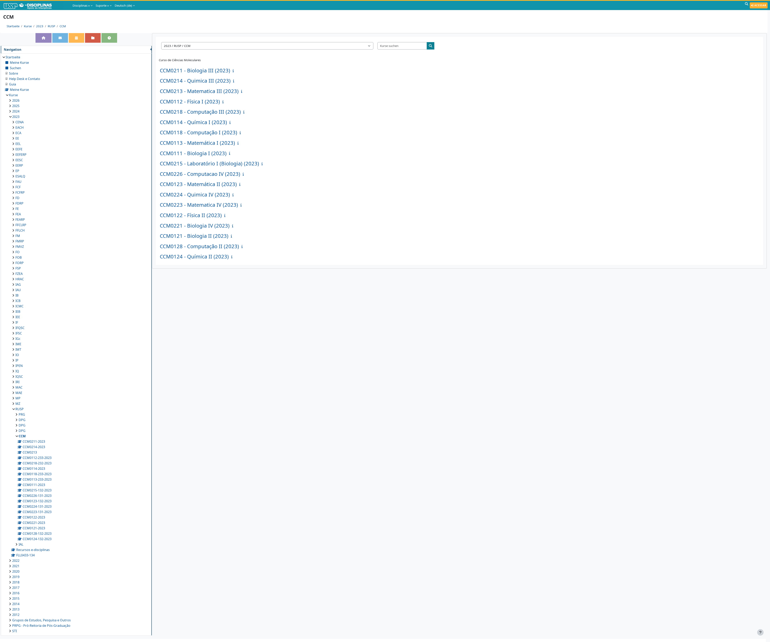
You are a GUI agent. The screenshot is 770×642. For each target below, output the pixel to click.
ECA (18, 133)
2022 (15, 560)
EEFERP (20, 154)
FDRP (19, 203)
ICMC (19, 306)
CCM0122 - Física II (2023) (191, 215)
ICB (17, 301)
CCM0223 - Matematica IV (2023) (199, 204)
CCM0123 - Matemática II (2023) (198, 184)
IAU (18, 290)
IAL (21, 544)
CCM (63, 26)
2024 (15, 111)
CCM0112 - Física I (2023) (190, 101)
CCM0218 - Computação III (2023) (200, 111)
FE (17, 209)
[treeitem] (76, 344)
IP (16, 360)
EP (17, 171)
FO (17, 252)
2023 (39, 26)
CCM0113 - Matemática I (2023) (197, 142)
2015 (15, 598)
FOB (18, 257)
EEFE (18, 149)
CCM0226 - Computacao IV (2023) (200, 173)
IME (18, 344)
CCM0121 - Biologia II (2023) (194, 235)
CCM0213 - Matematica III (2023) (199, 91)
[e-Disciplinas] (33, 5)
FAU (18, 181)
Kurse (28, 26)
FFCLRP (20, 225)
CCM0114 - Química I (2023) (193, 122)
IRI (17, 382)
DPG (22, 420)
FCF (18, 187)
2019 (15, 577)
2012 (15, 615)
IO (17, 355)
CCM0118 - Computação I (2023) (198, 132)
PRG (22, 414)
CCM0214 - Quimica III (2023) (195, 80)
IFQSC (19, 328)
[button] (746, 5)
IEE (17, 317)
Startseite (13, 26)
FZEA (19, 273)
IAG (18, 284)
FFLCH (20, 230)
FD (17, 198)
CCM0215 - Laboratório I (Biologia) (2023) (209, 163)
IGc (17, 338)
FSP (18, 268)
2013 (15, 609)
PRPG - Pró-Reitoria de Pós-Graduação (41, 625)
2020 (15, 571)
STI (14, 631)
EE (17, 138)
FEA (18, 214)
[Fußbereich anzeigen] (760, 632)
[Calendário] (76, 38)
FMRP (19, 241)
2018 (15, 582)
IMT (18, 349)
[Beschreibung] (234, 71)
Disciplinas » (81, 5)
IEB (17, 311)
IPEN (19, 366)
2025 (15, 106)
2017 (15, 587)
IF (16, 322)
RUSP (51, 26)
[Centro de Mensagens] (60, 38)
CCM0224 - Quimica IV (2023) (195, 194)
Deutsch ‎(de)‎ (123, 5)
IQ (17, 371)
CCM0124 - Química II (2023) (194, 256)
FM (17, 236)
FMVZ (19, 246)
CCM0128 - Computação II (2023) (199, 246)
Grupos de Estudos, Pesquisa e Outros (41, 620)
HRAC (19, 279)
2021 (15, 566)
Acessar (760, 5)
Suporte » (102, 5)
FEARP (20, 219)
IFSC (18, 333)
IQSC (19, 376)
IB (16, 295)
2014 (15, 604)
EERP (19, 165)
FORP (19, 263)
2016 (15, 593)
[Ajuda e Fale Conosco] (109, 38)
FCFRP (20, 192)
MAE (18, 393)
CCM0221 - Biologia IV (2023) (195, 225)
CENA (19, 122)
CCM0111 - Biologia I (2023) (193, 153)
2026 (15, 100)
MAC (18, 387)
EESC (19, 160)
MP (17, 398)
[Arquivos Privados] (93, 38)
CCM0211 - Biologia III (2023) (195, 70)
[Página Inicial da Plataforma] (43, 38)
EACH (19, 127)
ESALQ (20, 176)
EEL (18, 144)
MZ (17, 403)
